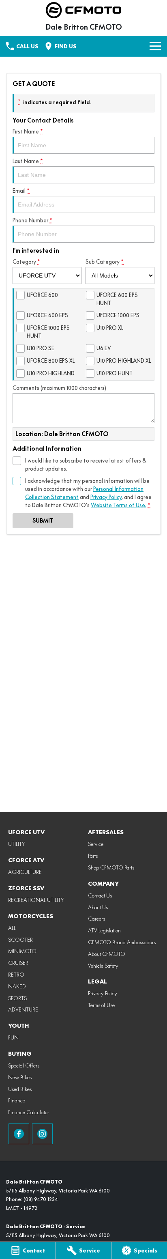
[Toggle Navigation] (155, 46)
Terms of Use (101, 1005)
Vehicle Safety (103, 965)
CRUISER (18, 963)
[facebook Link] (19, 1134)
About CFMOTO (106, 954)
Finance (16, 1100)
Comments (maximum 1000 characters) (59, 388)
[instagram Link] (42, 1134)
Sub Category (105, 261)
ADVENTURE (23, 1009)
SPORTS (17, 998)
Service (95, 844)
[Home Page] (83, 10)
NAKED (17, 986)
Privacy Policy (106, 497)
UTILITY (16, 844)
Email (21, 190)
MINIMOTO (22, 951)
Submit (43, 520)
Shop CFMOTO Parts (111, 867)
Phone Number (32, 220)
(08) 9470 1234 (41, 1199)
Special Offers (23, 1065)
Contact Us (100, 895)
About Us (98, 907)
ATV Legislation (104, 930)
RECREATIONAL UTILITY (36, 900)
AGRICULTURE (25, 872)
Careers (96, 918)
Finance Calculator (28, 1112)
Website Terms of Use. (118, 505)
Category (26, 261)
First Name (28, 131)
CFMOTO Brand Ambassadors (122, 942)
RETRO (16, 974)
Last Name (28, 161)
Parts (93, 855)
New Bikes (20, 1077)
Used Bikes (20, 1089)
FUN (13, 1037)
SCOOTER (20, 939)
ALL (12, 928)
